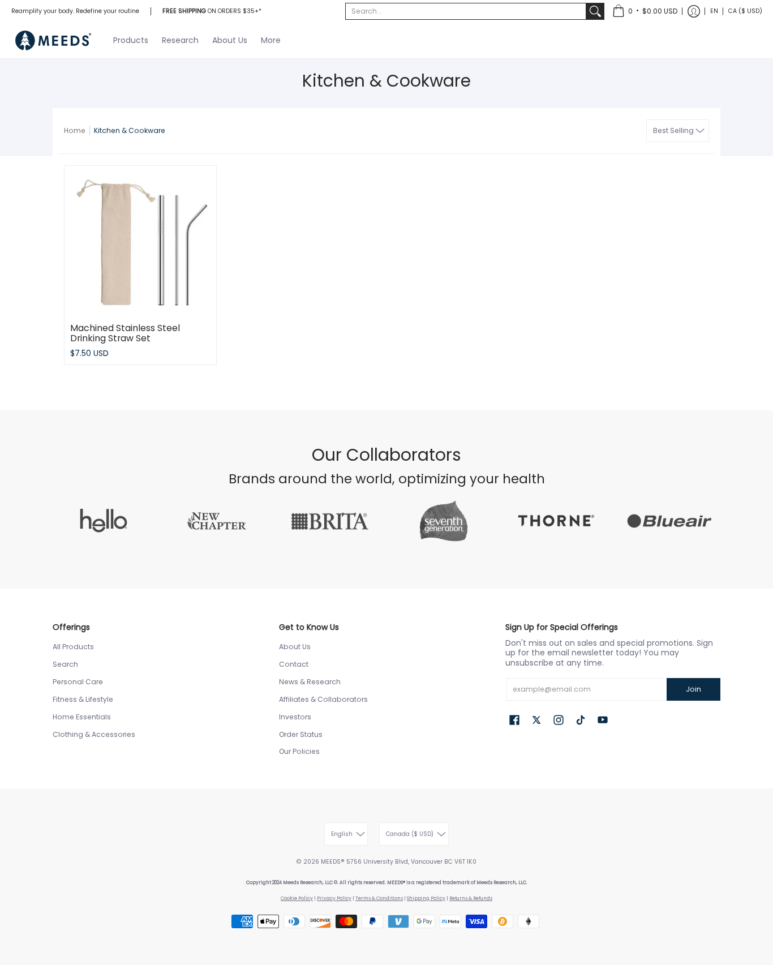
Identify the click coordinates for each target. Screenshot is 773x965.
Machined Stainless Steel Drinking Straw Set (125, 333)
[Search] (595, 11)
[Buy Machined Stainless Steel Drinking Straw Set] (140, 241)
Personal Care (78, 682)
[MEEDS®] (53, 40)
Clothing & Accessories (94, 734)
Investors (295, 717)
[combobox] (466, 11)
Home (74, 130)
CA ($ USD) (745, 11)
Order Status (301, 734)
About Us (295, 646)
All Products (73, 646)
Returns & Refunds (470, 898)
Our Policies (299, 751)
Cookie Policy (297, 898)
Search (65, 664)
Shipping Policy (426, 898)
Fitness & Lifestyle (83, 699)
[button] (644, 11)
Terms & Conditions (379, 898)
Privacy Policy (334, 898)
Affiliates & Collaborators (323, 699)
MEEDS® (333, 861)
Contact (293, 664)
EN (714, 11)
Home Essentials (82, 717)
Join (693, 689)
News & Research (310, 682)
